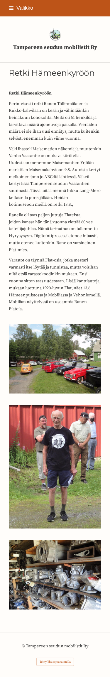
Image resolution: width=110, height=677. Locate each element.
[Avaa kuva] (55, 359)
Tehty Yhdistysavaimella (55, 662)
